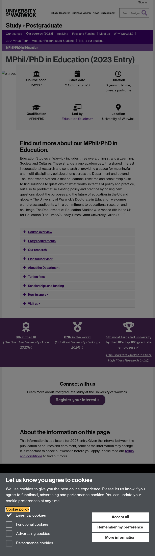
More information (120, 537)
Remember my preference (120, 527)
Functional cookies (31, 524)
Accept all (120, 517)
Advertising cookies (32, 533)
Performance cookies (34, 543)
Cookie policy (17, 509)
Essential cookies (30, 515)
